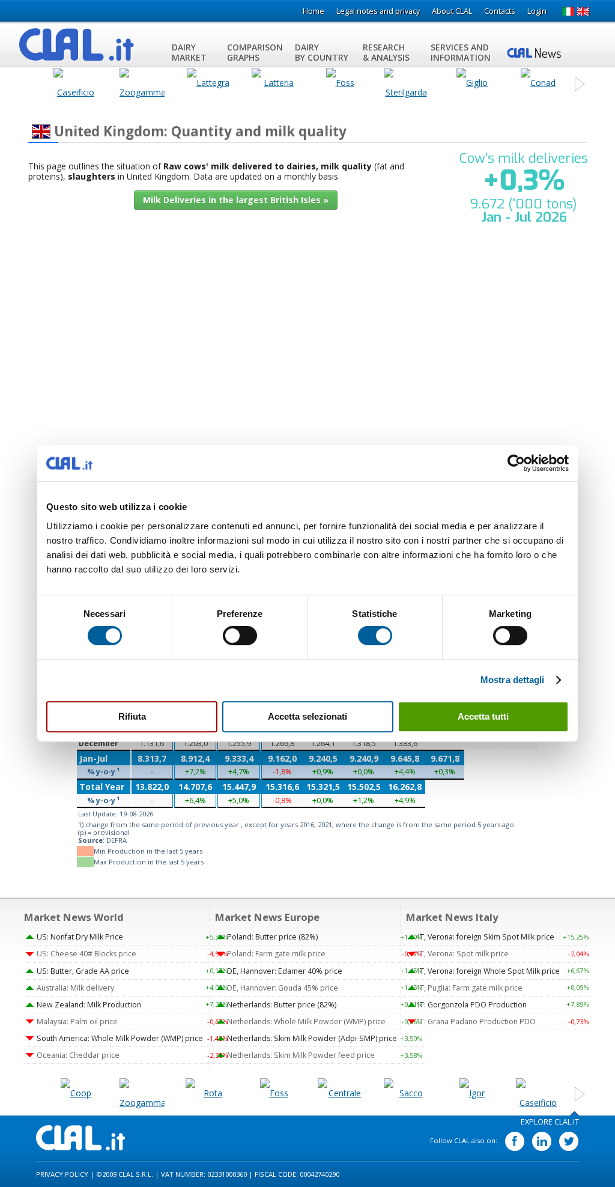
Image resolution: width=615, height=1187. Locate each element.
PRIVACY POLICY (62, 1174)
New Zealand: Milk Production (89, 1005)
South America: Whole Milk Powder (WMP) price (120, 1038)
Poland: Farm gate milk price (276, 954)
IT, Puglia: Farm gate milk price (470, 988)
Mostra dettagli (512, 680)
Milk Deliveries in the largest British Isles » (236, 199)
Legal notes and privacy (378, 11)
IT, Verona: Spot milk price (463, 954)
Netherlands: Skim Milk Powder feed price (301, 1055)
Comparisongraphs (255, 52)
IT (568, 11)
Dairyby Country (321, 52)
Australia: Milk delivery (75, 988)
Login (537, 11)
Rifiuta (132, 716)
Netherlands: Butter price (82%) (281, 1005)
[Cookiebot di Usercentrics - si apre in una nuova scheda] (516, 463)
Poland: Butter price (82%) (272, 937)
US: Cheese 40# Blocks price (86, 954)
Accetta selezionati (307, 716)
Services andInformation (461, 52)
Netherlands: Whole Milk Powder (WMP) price (306, 1021)
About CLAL (452, 11)
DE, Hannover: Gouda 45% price (282, 988)
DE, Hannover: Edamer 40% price (284, 971)
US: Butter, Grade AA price (83, 971)
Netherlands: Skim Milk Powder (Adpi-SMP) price (312, 1038)
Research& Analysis (386, 52)
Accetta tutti (483, 716)
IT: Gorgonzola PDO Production (472, 1005)
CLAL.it (81, 1138)
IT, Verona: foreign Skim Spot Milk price (486, 937)
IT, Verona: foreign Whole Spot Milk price (489, 971)
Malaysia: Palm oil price (77, 1021)
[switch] (240, 635)
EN (583, 11)
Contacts (499, 11)
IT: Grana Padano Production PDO (477, 1021)
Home (313, 11)
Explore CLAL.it (550, 1122)
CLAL (77, 44)
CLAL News (536, 52)
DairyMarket (189, 52)
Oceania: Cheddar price (78, 1055)
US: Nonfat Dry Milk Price (80, 937)
